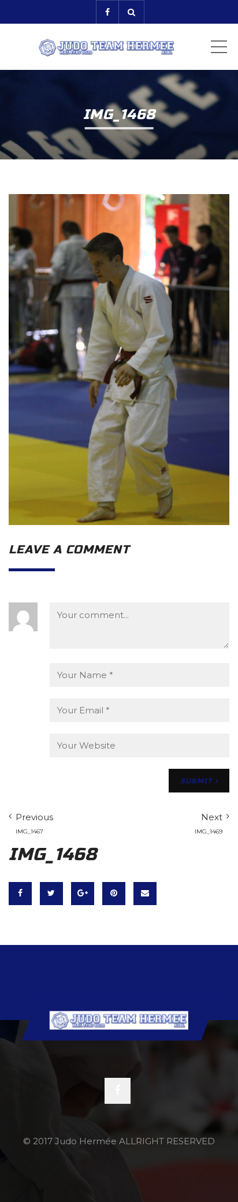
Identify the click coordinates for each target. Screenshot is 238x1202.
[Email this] (145, 893)
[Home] (106, 47)
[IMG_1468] (119, 358)
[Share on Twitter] (51, 893)
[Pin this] (113, 893)
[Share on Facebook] (20, 893)
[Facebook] (107, 12)
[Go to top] (119, 1019)
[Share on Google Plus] (82, 893)
